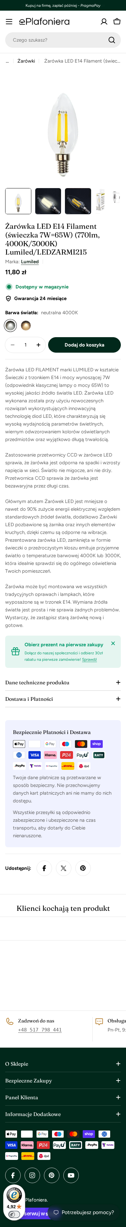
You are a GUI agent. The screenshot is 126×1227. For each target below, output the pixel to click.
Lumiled (30, 262)
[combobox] (63, 40)
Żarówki (26, 61)
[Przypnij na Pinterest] (83, 868)
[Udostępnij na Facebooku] (44, 868)
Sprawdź (89, 659)
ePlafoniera (35, 1200)
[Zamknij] (113, 643)
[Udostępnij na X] (63, 868)
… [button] (7, 61)
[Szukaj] (112, 40)
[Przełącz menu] (9, 21)
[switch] (14, 1214)
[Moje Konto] (104, 21)
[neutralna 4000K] (10, 325)
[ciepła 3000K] (26, 325)
